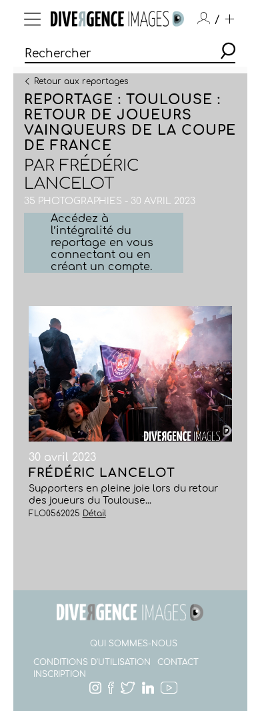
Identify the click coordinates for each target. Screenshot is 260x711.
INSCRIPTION (59, 674)
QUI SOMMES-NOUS (133, 643)
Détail (94, 513)
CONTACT (178, 662)
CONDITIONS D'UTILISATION (92, 662)
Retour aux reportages (81, 81)
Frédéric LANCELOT (81, 175)
